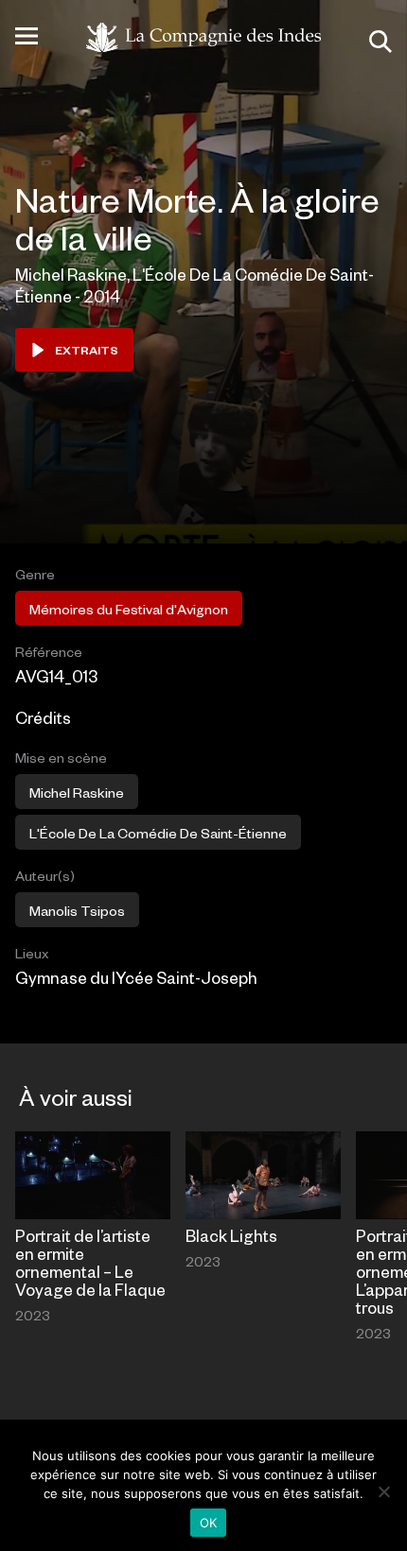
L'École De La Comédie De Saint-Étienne (158, 832)
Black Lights (231, 1235)
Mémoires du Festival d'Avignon (128, 608)
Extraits (86, 349)
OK (209, 1522)
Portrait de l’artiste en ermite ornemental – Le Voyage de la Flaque (90, 1262)
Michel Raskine (76, 792)
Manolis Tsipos (77, 910)
